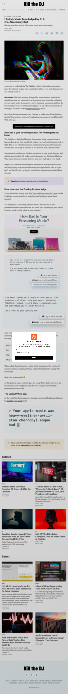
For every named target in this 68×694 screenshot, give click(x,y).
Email (16, 349)
